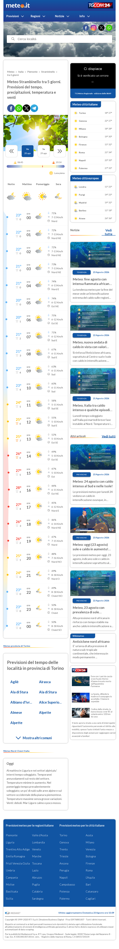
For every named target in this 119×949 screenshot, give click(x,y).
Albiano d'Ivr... (21, 702)
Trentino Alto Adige (18, 849)
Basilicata (12, 891)
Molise (10, 884)
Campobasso (67, 884)
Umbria (10, 870)
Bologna (91, 856)
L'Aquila (90, 877)
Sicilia (9, 898)
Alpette (45, 712)
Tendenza (81, 272)
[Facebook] (86, 28)
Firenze (90, 863)
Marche (36, 856)
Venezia (90, 849)
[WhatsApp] (109, 28)
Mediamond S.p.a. (29, 934)
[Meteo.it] (17, 5)
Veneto (36, 849)
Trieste (64, 856)
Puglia (36, 884)
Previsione (81, 474)
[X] (101, 28)
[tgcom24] (100, 5)
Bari (88, 884)
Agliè (14, 682)
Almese (16, 712)
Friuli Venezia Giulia (18, 863)
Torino (63, 835)
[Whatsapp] (19, 108)
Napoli (64, 877)
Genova (64, 842)
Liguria (10, 842)
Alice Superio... (50, 702)
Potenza (64, 891)
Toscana (37, 863)
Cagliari (90, 898)
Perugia (64, 870)
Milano (90, 842)
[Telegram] (34, 108)
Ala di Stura (19, 692)
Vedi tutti (108, 436)
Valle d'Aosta (40, 835)
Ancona (64, 863)
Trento (64, 849)
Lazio (35, 870)
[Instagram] (93, 28)
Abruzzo (37, 877)
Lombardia (38, 842)
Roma (89, 870)
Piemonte (12, 835)
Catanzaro (92, 891)
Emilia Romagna (15, 856)
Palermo (65, 898)
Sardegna (37, 898)
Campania (12, 877)
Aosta (89, 835)
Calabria (37, 891)
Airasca (45, 682)
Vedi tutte (108, 232)
